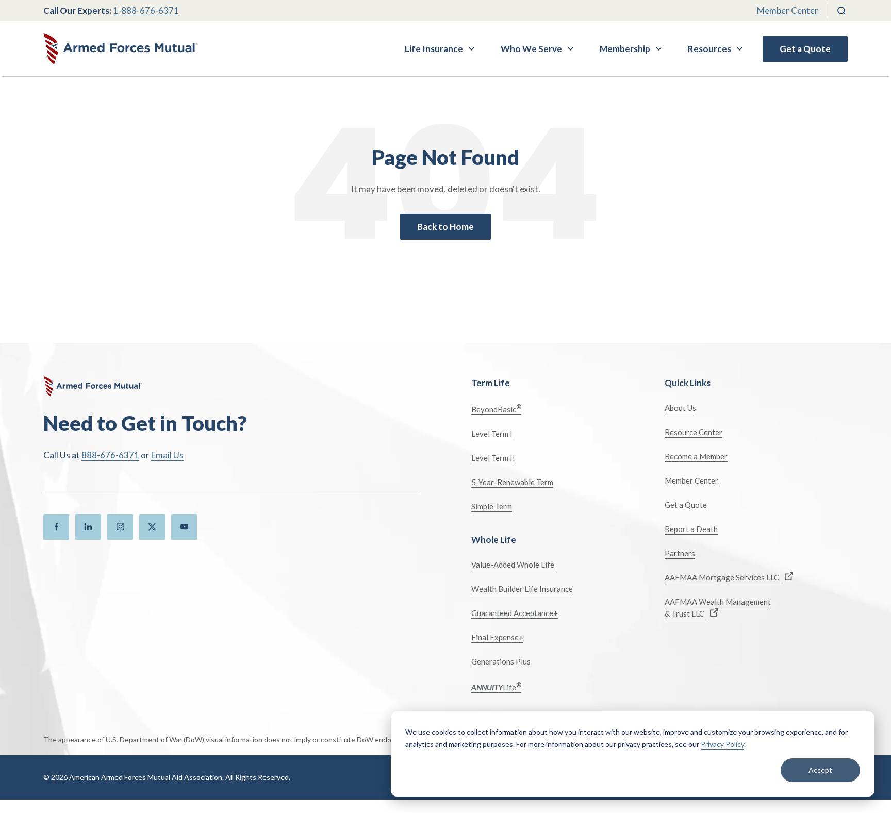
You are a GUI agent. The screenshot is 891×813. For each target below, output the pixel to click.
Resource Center (693, 432)
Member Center (787, 10)
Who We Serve (531, 48)
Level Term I (492, 433)
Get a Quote (805, 48)
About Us (680, 407)
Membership (625, 48)
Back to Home (445, 226)
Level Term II (493, 457)
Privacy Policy (722, 744)
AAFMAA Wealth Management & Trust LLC (718, 607)
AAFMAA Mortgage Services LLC (723, 577)
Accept (820, 770)
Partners (680, 553)
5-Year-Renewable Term (512, 482)
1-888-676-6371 (146, 10)
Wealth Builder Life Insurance (522, 588)
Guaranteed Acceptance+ (514, 613)
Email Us (167, 455)
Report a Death (691, 529)
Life (496, 686)
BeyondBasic (496, 408)
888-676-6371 (110, 455)
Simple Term (491, 506)
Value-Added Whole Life (512, 564)
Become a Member (696, 456)
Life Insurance (434, 48)
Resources (709, 48)
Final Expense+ (497, 637)
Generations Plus (501, 661)
